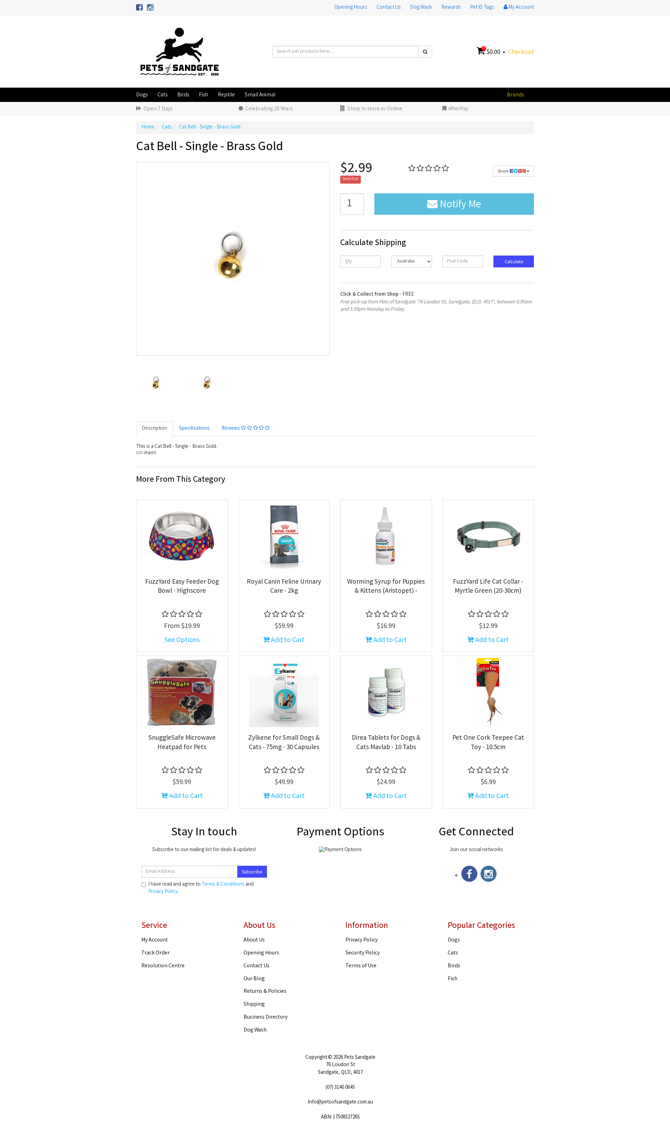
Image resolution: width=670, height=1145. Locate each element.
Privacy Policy (162, 892)
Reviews (231, 429)
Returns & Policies (265, 992)
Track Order (155, 953)
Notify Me (459, 205)
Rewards (451, 8)
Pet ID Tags (482, 8)
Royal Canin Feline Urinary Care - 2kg (284, 587)
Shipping (254, 1004)
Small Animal (260, 95)
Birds (183, 95)
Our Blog (254, 979)
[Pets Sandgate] (179, 52)
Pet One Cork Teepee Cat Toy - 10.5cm (488, 743)
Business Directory (266, 1017)
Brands (515, 95)
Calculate (513, 262)
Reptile (226, 95)
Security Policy (362, 953)
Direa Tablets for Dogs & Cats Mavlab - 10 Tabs (386, 743)
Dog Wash (421, 8)
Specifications (194, 429)
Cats (162, 95)
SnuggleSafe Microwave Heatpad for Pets (182, 743)
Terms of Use (361, 966)
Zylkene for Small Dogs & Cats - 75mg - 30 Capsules (284, 743)
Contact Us (389, 8)
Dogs (142, 95)
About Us (254, 940)
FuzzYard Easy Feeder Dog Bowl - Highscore (182, 587)
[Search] (425, 52)
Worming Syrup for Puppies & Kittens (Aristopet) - (386, 587)
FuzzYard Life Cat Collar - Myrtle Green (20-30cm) (488, 587)
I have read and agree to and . (201, 888)
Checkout (521, 52)
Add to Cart (287, 640)
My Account (154, 940)
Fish (203, 95)
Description (154, 429)
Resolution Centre (163, 966)
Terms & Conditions (223, 884)
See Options (182, 640)
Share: (504, 172)
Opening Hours (350, 8)
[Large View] (156, 383)
